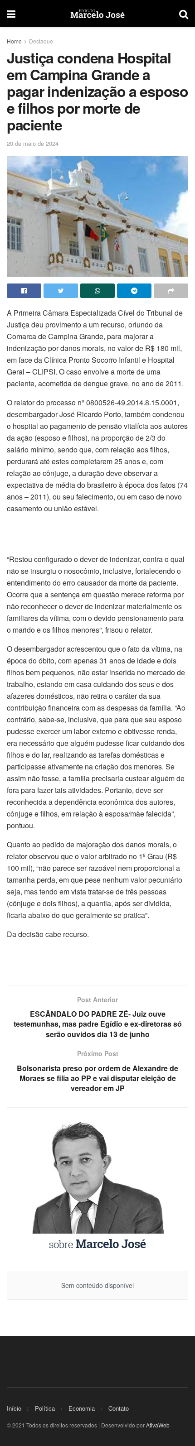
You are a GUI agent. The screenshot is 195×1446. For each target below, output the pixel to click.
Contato (118, 1408)
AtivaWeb (158, 1425)
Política (45, 1408)
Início (14, 1408)
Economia (81, 1408)
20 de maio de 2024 (32, 143)
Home (14, 41)
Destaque (41, 41)
